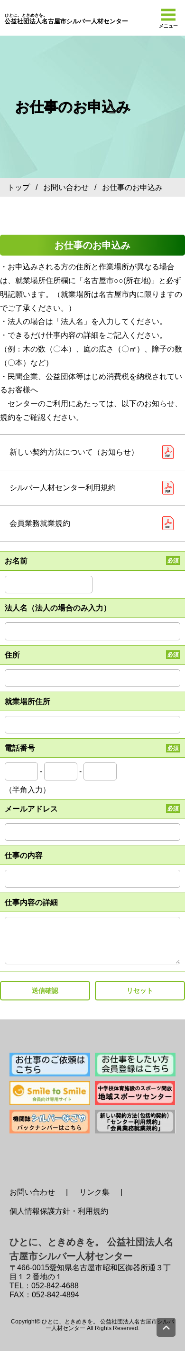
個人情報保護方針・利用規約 (58, 1211)
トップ (18, 187)
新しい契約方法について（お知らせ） (74, 452)
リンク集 (94, 1192)
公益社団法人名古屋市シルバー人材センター (66, 19)
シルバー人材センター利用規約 (62, 488)
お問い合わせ (66, 187)
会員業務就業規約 (39, 523)
